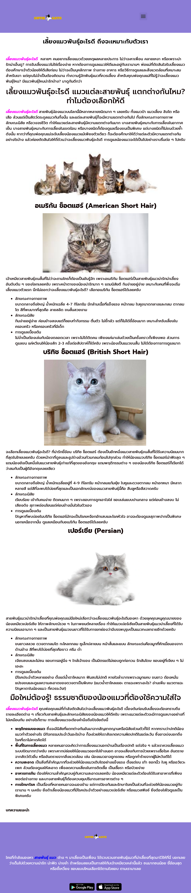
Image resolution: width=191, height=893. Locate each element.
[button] (143, 16)
